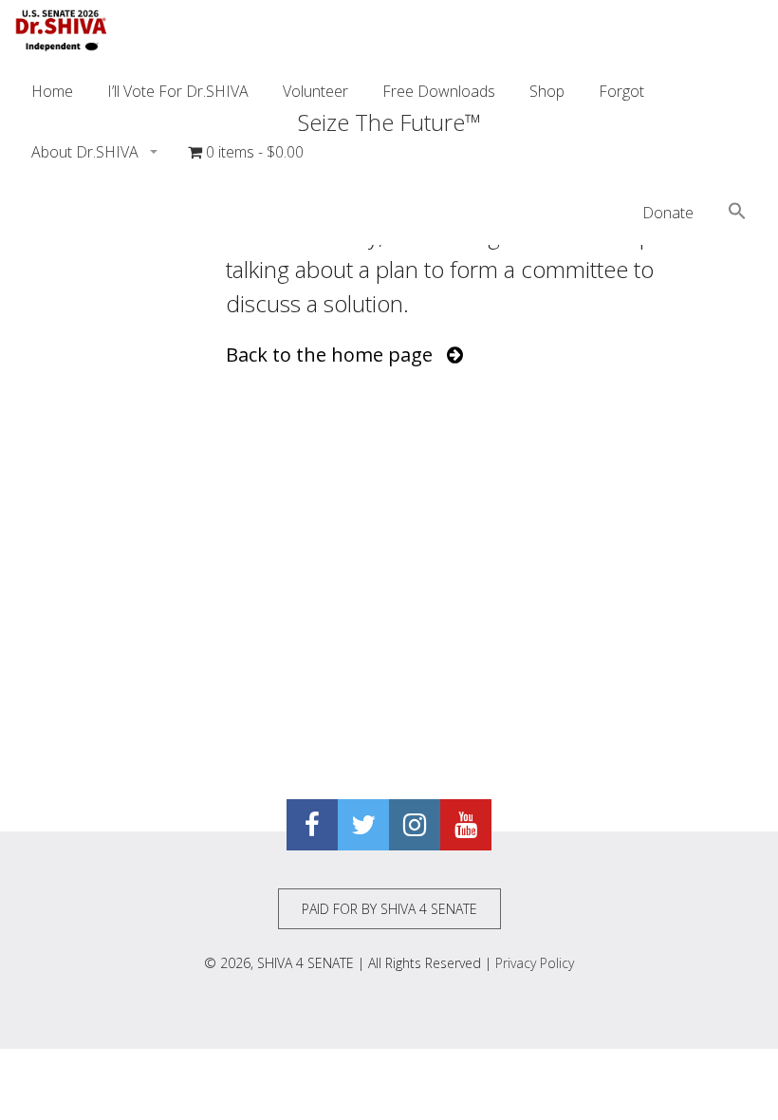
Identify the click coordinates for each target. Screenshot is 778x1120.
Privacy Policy (534, 963)
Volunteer (315, 91)
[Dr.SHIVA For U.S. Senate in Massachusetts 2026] (61, 30)
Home (52, 91)
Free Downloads (438, 91)
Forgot (621, 91)
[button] (737, 213)
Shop (547, 91)
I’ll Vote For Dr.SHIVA (178, 91)
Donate (668, 212)
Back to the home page (336, 354)
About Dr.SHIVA (86, 151)
